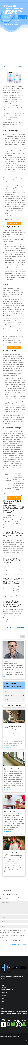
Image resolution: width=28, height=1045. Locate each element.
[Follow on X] (27, 1041)
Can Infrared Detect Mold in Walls (12, 853)
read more (7, 747)
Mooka (15, 16)
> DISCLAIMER (4, 995)
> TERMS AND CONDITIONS (7, 989)
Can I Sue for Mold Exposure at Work (13, 726)
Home (5, 20)
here (4, 676)
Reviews (10, 20)
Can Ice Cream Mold (10, 811)
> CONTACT (3, 987)
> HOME (2, 985)
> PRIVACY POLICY (5, 992)
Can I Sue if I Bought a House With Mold (12, 769)
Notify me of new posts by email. (12, 940)
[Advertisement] (14, 49)
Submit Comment (19, 944)
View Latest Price (14, 223)
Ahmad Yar (8, 16)
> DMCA (2, 1001)
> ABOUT (3, 998)
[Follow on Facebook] (24, 1041)
